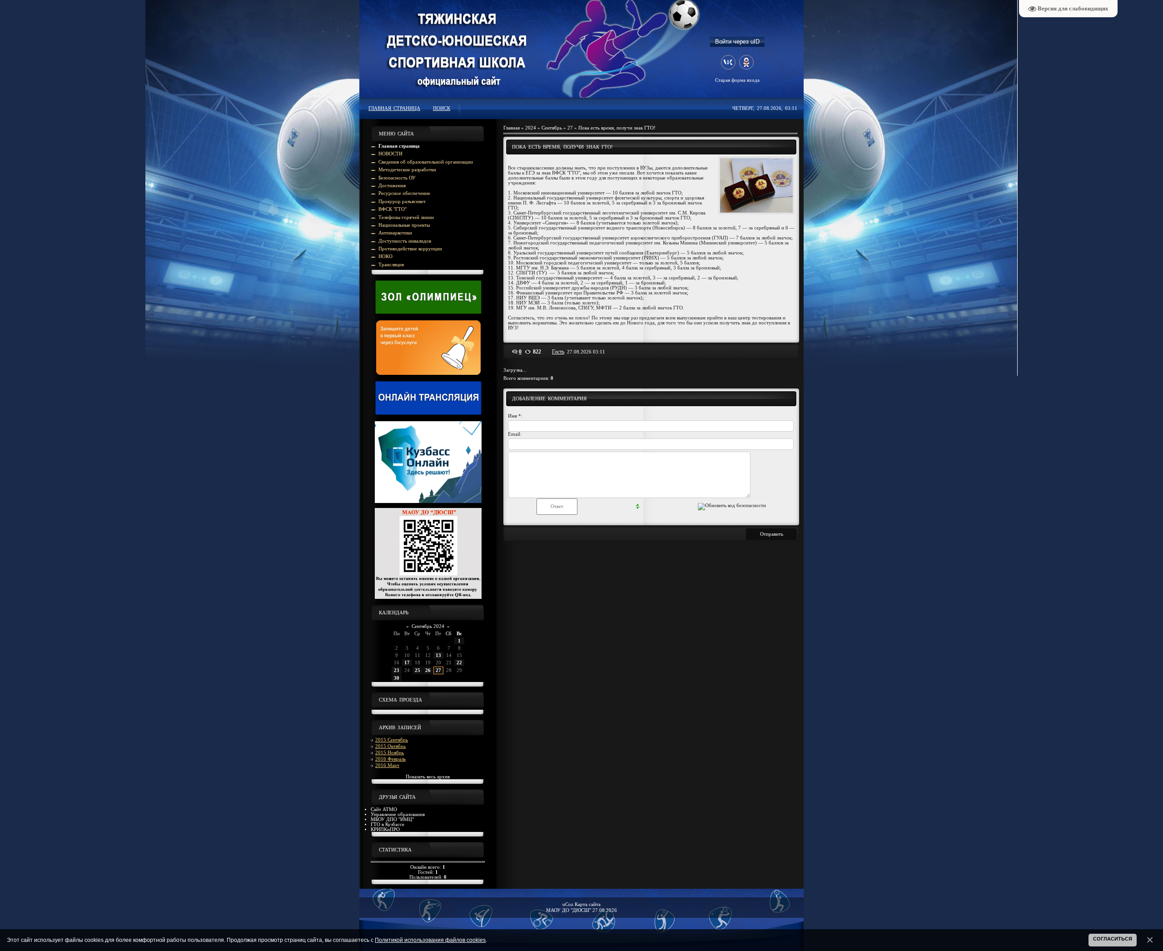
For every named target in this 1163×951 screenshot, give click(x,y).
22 (459, 662)
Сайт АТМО (384, 809)
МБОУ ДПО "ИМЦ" (392, 819)
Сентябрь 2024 (428, 626)
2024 (530, 127)
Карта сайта (588, 904)
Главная (511, 127)
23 (396, 670)
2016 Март (387, 765)
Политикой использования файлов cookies (430, 940)
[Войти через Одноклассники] (746, 62)
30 (396, 678)
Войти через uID (737, 41)
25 (417, 670)
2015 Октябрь (390, 746)
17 (407, 662)
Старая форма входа (737, 80)
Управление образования (398, 814)
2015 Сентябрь (391, 739)
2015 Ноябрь (389, 752)
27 (438, 670)
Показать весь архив (428, 776)
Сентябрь (552, 127)
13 (438, 655)
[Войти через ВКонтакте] (728, 62)
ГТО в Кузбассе (387, 824)
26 (428, 670)
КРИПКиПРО (385, 829)
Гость (558, 352)
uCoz (567, 904)
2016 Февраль (390, 759)
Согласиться (1112, 938)
